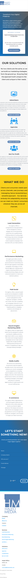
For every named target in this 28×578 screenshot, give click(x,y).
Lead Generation (14, 223)
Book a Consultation (14, 50)
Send (24, 481)
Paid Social (14, 289)
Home (3, 518)
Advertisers (4, 548)
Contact (4, 525)
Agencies (4, 551)
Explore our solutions (14, 114)
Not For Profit (5, 556)
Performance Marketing (14, 256)
